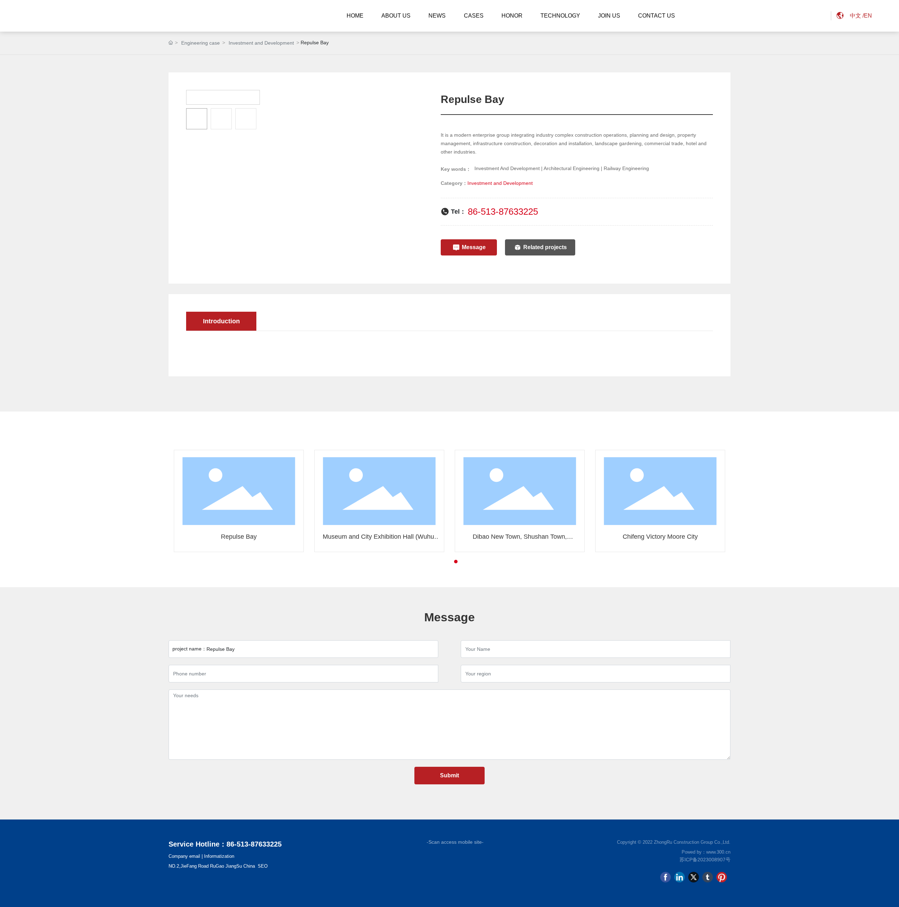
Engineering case (200, 43)
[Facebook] (665, 877)
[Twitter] (693, 877)
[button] (443, 561)
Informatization (219, 856)
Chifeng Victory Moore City (660, 536)
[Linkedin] (679, 877)
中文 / (857, 16)
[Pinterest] (721, 877)
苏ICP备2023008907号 (705, 859)
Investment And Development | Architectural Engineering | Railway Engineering (561, 168)
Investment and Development (261, 43)
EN (868, 16)
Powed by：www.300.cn (706, 852)
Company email (184, 856)
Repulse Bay (239, 536)
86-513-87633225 (503, 211)
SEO (263, 866)
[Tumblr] (707, 877)
